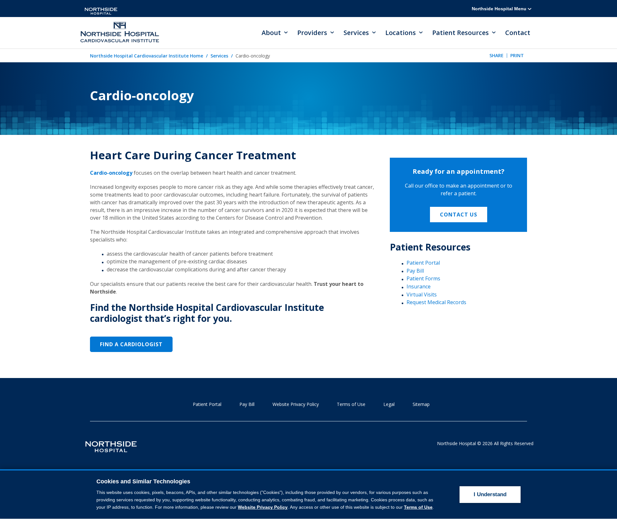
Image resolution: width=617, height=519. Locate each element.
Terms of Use (351, 404)
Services (219, 56)
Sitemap (421, 404)
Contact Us (458, 214)
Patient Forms (423, 278)
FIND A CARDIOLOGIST (131, 344)
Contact (517, 32)
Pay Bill (415, 270)
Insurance (419, 286)
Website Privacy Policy (296, 404)
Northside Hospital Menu (500, 8)
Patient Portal (423, 262)
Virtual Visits (422, 294)
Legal (389, 404)
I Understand (490, 494)
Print (517, 55)
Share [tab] (496, 55)
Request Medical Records (436, 302)
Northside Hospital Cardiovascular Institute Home (146, 56)
